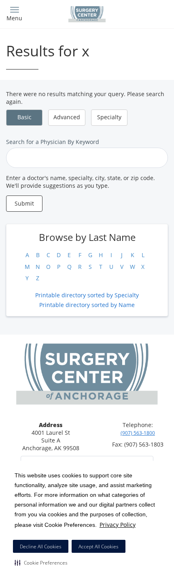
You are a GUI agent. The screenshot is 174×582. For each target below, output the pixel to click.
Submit (24, 203)
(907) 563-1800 (138, 433)
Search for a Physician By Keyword (52, 142)
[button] (41, 562)
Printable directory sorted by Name (87, 305)
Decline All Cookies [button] (41, 546)
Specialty (109, 117)
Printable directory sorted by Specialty (87, 295)
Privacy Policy (118, 524)
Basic (24, 117)
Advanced (66, 117)
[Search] (147, 13)
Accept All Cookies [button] (99, 546)
